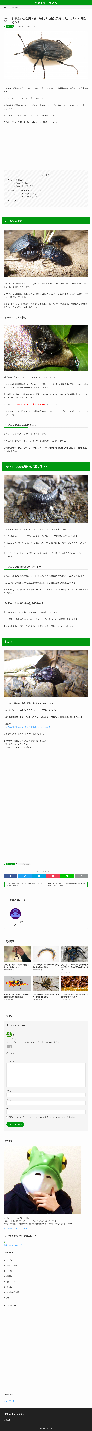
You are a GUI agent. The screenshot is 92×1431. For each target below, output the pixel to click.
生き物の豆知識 (12, 1292)
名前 (8, 1091)
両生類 (9, 1271)
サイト (8, 1108)
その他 (9, 1260)
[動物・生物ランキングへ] (4, 1242)
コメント (10, 1061)
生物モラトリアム (46, 2)
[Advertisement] (46, 147)
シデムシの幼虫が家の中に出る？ (26, 193)
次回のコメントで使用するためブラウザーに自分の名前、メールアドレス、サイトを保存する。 (42, 1117)
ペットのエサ (11, 1265)
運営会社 (7, 1420)
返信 (9, 1047)
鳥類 (8, 1297)
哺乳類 (9, 1276)
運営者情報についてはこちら (15, 1228)
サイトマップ (9, 1401)
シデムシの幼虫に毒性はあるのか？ (26, 196)
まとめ (13, 201)
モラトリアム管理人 (15, 923)
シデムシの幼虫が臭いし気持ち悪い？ (26, 190)
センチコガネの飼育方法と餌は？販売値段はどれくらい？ (27, 727)
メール (9, 1100)
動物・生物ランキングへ (13, 1245)
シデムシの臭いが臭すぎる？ (24, 186)
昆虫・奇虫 (10, 26)
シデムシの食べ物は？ (22, 183)
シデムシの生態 (17, 179)
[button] (89, 2)
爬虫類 (9, 1287)
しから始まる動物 (24, 864)
